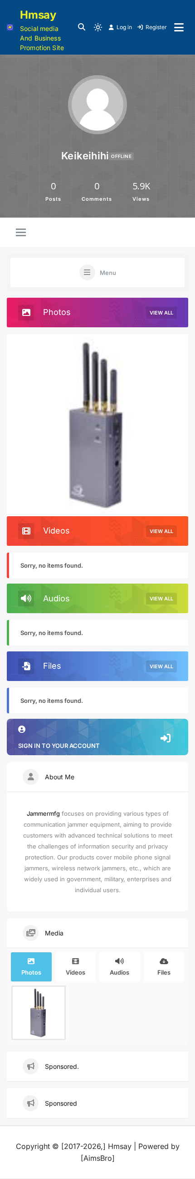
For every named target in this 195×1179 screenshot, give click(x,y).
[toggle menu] (21, 233)
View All (161, 313)
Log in (124, 27)
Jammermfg (43, 813)
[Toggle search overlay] (81, 27)
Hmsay (38, 14)
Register (156, 27)
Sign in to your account (59, 745)
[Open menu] (179, 27)
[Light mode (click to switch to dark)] (98, 27)
